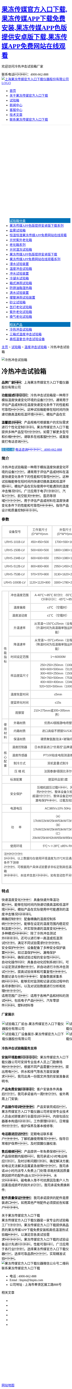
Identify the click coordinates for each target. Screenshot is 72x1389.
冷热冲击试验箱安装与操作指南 (32, 1305)
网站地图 (52, 1372)
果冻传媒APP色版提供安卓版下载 (33, 254)
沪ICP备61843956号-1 (42, 1377)
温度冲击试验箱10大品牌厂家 (30, 1300)
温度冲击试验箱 (21, 268)
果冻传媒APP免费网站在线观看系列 (35, 259)
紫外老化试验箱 (21, 312)
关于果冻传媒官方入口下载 (29, 95)
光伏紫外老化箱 (21, 240)
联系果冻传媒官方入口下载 (29, 119)
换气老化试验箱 (21, 316)
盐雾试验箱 (18, 230)
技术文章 (16, 114)
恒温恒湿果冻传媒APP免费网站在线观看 (38, 235)
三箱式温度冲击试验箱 (26, 334)
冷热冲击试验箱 (21, 329)
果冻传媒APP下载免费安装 (35, 1350)
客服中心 (16, 110)
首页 (13, 90)
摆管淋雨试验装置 (22, 297)
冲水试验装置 (19, 273)
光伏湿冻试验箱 (21, 249)
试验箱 (14, 100)
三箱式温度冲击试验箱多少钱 (30, 1324)
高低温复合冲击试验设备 (27, 339)
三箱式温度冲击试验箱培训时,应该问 (36, 1319)
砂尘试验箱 (18, 302)
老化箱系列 (18, 245)
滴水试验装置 (19, 292)
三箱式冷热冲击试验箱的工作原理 (34, 1315)
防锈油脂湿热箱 (21, 288)
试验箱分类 (18, 221)
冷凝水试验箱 (19, 278)
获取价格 (8, 449)
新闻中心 (16, 105)
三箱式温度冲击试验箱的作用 (30, 1310)
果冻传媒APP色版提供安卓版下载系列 (37, 225)
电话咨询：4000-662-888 (38, 449)
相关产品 (16, 324)
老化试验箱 (49, 1355)
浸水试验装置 (19, 264)
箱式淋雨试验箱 (21, 283)
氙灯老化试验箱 (21, 307)
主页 (5, 347)
